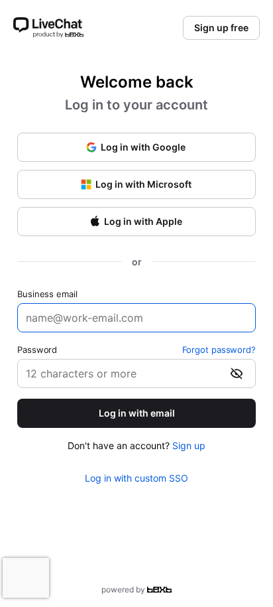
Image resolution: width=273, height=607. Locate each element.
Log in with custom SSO (136, 478)
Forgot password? (219, 349)
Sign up (188, 445)
